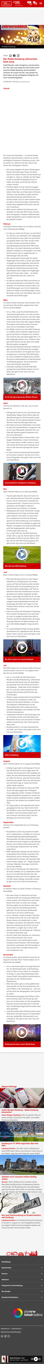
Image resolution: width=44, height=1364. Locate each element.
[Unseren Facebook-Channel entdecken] (5, 1336)
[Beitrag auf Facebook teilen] (14, 55)
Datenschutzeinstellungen (11, 1332)
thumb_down (32, 1359)
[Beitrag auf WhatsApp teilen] (10, 55)
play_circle (35, 1359)
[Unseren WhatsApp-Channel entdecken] (2, 1336)
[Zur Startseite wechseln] (6, 4)
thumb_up (39, 1359)
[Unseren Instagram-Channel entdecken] (8, 1336)
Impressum (5, 1329)
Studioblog (6, 1262)
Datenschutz (16, 1329)
